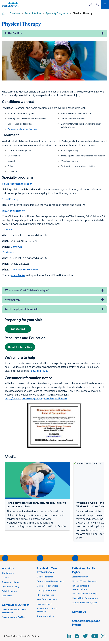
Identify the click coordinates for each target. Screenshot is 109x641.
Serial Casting (10, 199)
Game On (16, 246)
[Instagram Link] (103, 636)
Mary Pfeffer (18, 275)
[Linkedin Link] (69, 636)
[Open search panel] (97, 4)
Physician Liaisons (45, 595)
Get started (18, 328)
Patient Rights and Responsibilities (80, 587)
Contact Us (79, 611)
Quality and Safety (10, 586)
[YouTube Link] (94, 636)
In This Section (13, 33)
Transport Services (45, 616)
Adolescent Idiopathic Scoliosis (22, 129)
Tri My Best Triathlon (13, 210)
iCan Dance (8, 252)
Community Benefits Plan (13, 617)
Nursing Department (46, 590)
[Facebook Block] (77, 636)
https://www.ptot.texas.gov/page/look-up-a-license (36, 398)
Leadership (7, 595)
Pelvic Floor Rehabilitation (17, 183)
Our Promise (8, 573)
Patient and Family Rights (83, 570)
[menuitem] (16, 582)
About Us (8, 568)
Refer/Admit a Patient (47, 599)
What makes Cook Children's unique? (27, 290)
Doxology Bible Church (24, 269)
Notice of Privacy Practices (84, 581)
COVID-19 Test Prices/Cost (84, 602)
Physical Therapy (21, 24)
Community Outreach (16, 604)
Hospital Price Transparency (85, 598)
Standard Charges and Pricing (86, 622)
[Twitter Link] (85, 636)
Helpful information (20, 347)
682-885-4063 (40, 370)
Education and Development (50, 581)
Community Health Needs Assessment (14, 611)
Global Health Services (47, 586)
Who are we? (12, 299)
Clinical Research (45, 576)
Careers (5, 577)
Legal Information (80, 576)
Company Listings (10, 582)
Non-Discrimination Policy (84, 593)
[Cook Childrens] (10, 4)
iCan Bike (7, 229)
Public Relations (9, 591)
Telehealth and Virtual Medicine (47, 610)
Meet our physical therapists (21, 309)
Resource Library (44, 604)
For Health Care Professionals (47, 570)
